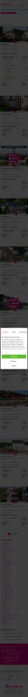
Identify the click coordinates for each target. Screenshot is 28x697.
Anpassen (13, 361)
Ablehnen (14, 365)
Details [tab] (14, 332)
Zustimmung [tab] (5, 332)
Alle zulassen (14, 356)
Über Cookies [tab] (22, 332)
